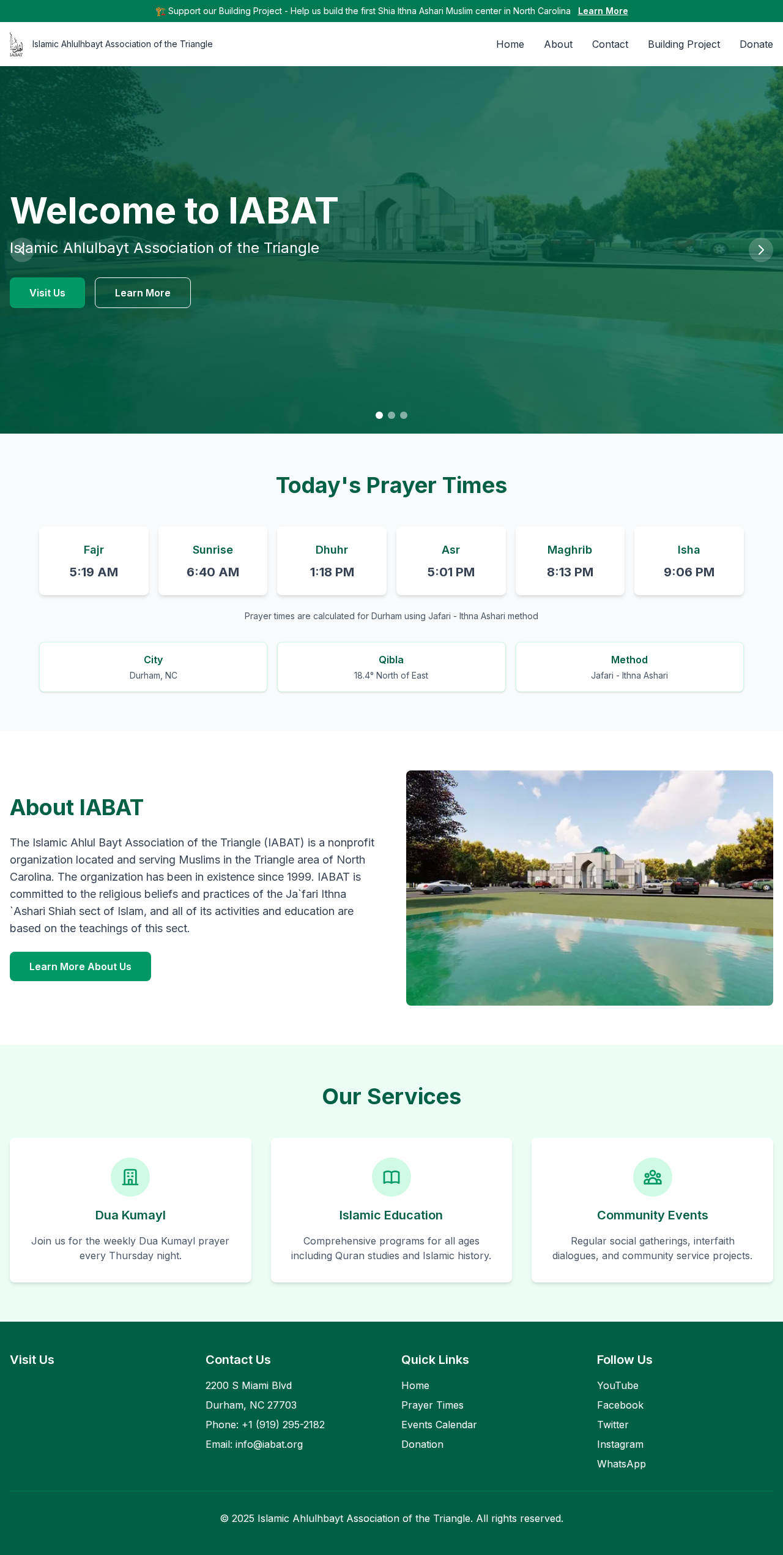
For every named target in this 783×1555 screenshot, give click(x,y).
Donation (422, 1444)
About (558, 44)
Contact (610, 44)
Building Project (684, 44)
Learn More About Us (80, 966)
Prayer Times (432, 1405)
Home (510, 44)
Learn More (603, 11)
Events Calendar (439, 1424)
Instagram (620, 1444)
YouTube (618, 1385)
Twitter (613, 1424)
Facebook (620, 1405)
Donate (756, 44)
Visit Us (47, 293)
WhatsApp (621, 1464)
